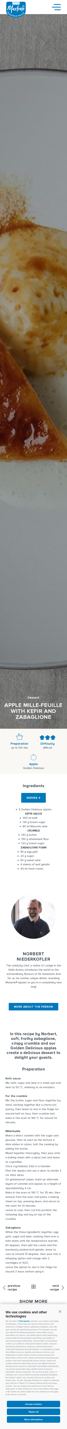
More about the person (33, 1006)
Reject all (33, 1412)
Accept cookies (33, 1404)
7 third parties (24, 1321)
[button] (60, 1311)
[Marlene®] (16, 16)
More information (33, 1419)
